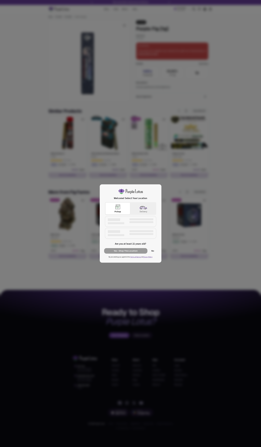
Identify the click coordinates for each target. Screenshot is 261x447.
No (152, 250)
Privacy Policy (147, 257)
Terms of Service (135, 257)
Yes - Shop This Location (126, 250)
